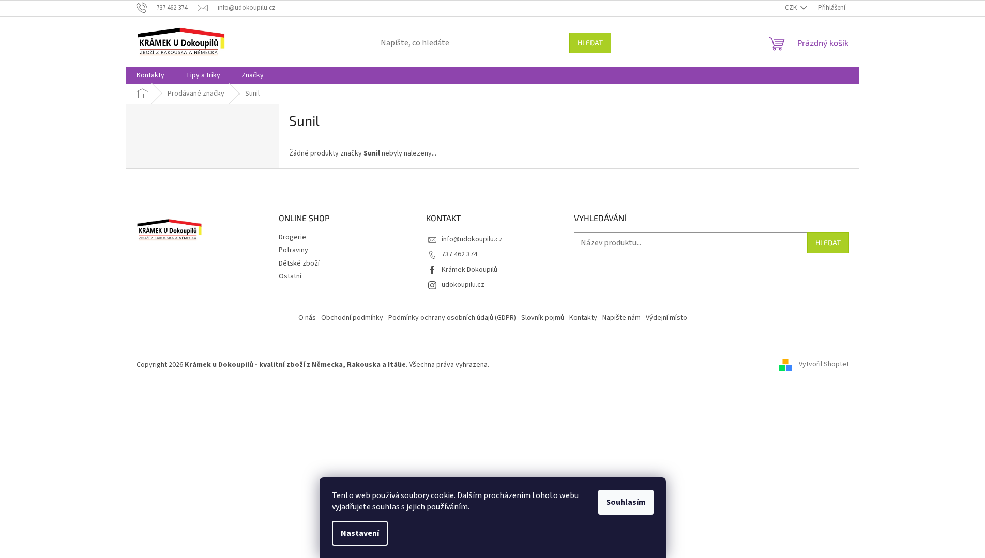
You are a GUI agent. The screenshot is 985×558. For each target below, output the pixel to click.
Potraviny (293, 250)
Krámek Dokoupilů (469, 270)
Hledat (590, 42)
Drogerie (292, 237)
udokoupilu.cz (463, 285)
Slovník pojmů (542, 318)
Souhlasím (626, 502)
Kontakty (583, 318)
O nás (307, 318)
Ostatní (290, 276)
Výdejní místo (666, 318)
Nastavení (360, 533)
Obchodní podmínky (352, 318)
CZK (791, 7)
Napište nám (621, 318)
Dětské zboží (299, 263)
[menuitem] (150, 75)
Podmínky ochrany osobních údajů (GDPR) (452, 318)
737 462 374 (459, 254)
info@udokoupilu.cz (472, 239)
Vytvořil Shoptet (824, 365)
